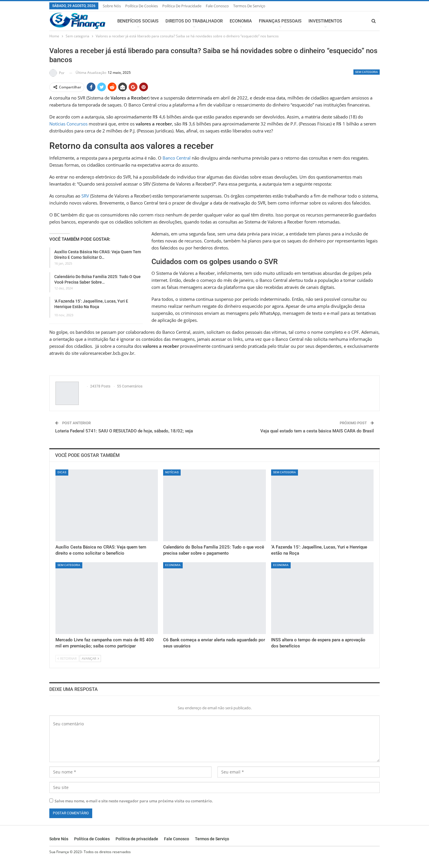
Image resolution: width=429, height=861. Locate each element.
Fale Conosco (217, 5)
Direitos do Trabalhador (194, 21)
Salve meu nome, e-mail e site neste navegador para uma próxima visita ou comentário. (134, 801)
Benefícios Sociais (137, 21)
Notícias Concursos (68, 124)
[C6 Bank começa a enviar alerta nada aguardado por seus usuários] (214, 598)
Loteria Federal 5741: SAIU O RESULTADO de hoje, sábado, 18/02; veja (124, 431)
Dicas (61, 472)
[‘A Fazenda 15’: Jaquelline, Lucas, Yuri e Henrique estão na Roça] (322, 505)
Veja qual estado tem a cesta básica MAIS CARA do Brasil (317, 431)
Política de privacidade (181, 5)
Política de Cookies (141, 5)
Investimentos (325, 21)
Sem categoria (366, 72)
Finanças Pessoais (280, 21)
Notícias (172, 472)
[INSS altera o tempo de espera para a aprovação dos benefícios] (322, 598)
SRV (85, 196)
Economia (241, 21)
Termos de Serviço (249, 5)
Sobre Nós (112, 5)
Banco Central (177, 158)
